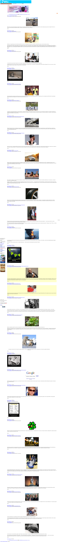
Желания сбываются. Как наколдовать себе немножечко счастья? (17, 297)
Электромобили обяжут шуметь (13, 15)
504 (16, 14)
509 (21, 14)
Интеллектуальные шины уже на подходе (14, 186)
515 (27, 14)
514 (26, 14)
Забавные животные (11, 333)
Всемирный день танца (12, 452)
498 (10, 14)
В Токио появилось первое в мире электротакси (15, 435)
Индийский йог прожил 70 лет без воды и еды (14, 283)
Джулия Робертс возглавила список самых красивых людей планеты (17, 385)
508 (20, 14)
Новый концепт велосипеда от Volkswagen (14, 100)
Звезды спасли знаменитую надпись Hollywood (14, 491)
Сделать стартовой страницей (3, 541)
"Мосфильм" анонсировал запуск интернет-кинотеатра (15, 474)
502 (14, 14)
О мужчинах (10, 167)
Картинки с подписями (12, 68)
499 (11, 14)
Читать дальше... (9, 30)
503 (15, 14)
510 (22, 14)
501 (13, 14)
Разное (8, 15)
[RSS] (57, 13)
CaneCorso (10, 16)
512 (24, 14)
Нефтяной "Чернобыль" (12, 227)
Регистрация (1, 244)
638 (28, 14)
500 (12, 14)
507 (19, 14)
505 (17, 14)
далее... (1, 304)
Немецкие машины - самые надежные (13, 150)
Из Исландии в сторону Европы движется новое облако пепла (16, 116)
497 (9, 14)
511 (23, 14)
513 (25, 14)
